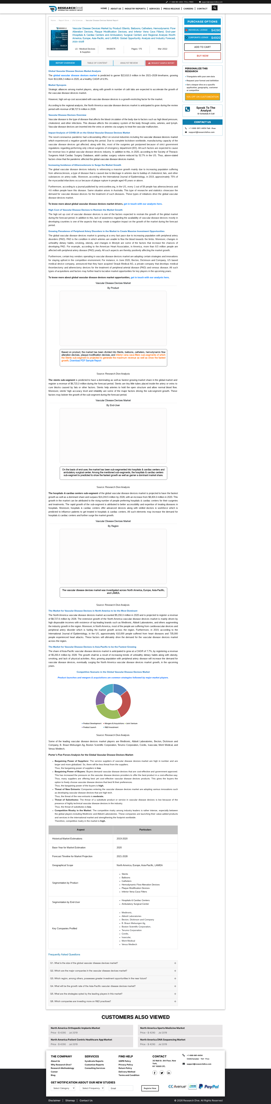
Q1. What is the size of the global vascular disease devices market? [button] (84, 963)
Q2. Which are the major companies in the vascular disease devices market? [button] (88, 971)
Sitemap (70, 1100)
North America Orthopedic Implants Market (75, 1028)
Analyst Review (129, 63)
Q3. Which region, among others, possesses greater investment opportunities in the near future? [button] (98, 979)
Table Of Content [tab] (97, 63)
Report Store (64, 20)
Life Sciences (77, 20)
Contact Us (86, 1100)
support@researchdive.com (212, 2)
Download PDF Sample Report (85, 361)
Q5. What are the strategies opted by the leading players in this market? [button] (86, 994)
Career (54, 1071)
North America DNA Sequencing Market (162, 1039)
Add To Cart (202, 46)
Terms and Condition (129, 1075)
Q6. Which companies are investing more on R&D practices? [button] (80, 1001)
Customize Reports (94, 1064)
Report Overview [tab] (65, 63)
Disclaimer (54, 1100)
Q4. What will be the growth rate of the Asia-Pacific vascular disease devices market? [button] (93, 986)
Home (104, 8)
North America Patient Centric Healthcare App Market (81, 1039)
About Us (116, 8)
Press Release (171, 8)
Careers (188, 8)
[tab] (113, 964)
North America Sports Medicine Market (162, 1028)
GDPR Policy (125, 1061)
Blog (53, 1075)
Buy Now (202, 55)
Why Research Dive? (61, 1064)
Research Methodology (62, 1068)
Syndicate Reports (94, 1061)
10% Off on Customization (202, 96)
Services (154, 8)
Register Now (150, 1088)
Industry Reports (135, 8)
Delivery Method (127, 1071)
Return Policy (125, 1068)
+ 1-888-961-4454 (176, 2)
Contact (202, 8)
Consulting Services (95, 1068)
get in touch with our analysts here (143, 203)
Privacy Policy (126, 1064)
